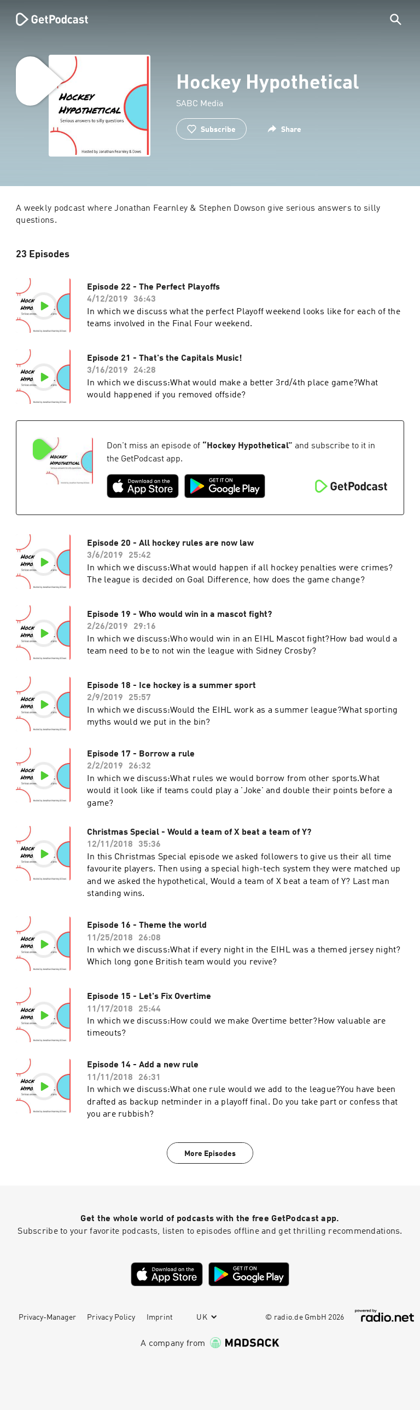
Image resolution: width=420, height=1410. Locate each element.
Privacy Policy (111, 1317)
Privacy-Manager (47, 1317)
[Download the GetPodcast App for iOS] (143, 486)
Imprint (160, 1317)
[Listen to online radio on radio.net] (384, 1315)
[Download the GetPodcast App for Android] (224, 486)
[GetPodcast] (45, 19)
